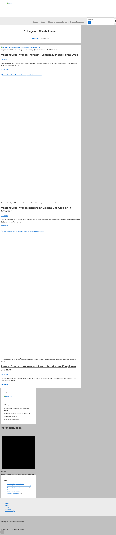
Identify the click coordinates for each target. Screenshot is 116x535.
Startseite (35, 38)
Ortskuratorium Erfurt (12, 489)
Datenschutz (8, 509)
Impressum (79, 22)
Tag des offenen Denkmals (13, 491)
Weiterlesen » (5, 69)
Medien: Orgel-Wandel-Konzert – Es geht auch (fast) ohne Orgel (40, 54)
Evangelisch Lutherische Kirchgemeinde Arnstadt (19, 486)
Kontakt (6, 505)
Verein (43, 22)
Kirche (50, 22)
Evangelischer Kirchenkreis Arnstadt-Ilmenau (18, 487)
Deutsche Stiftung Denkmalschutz (15, 484)
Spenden (73, 22)
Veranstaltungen (61, 22)
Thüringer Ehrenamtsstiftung (14, 493)
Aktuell (35, 22)
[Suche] (89, 22)
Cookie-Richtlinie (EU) (10, 511)
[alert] (18, 453)
